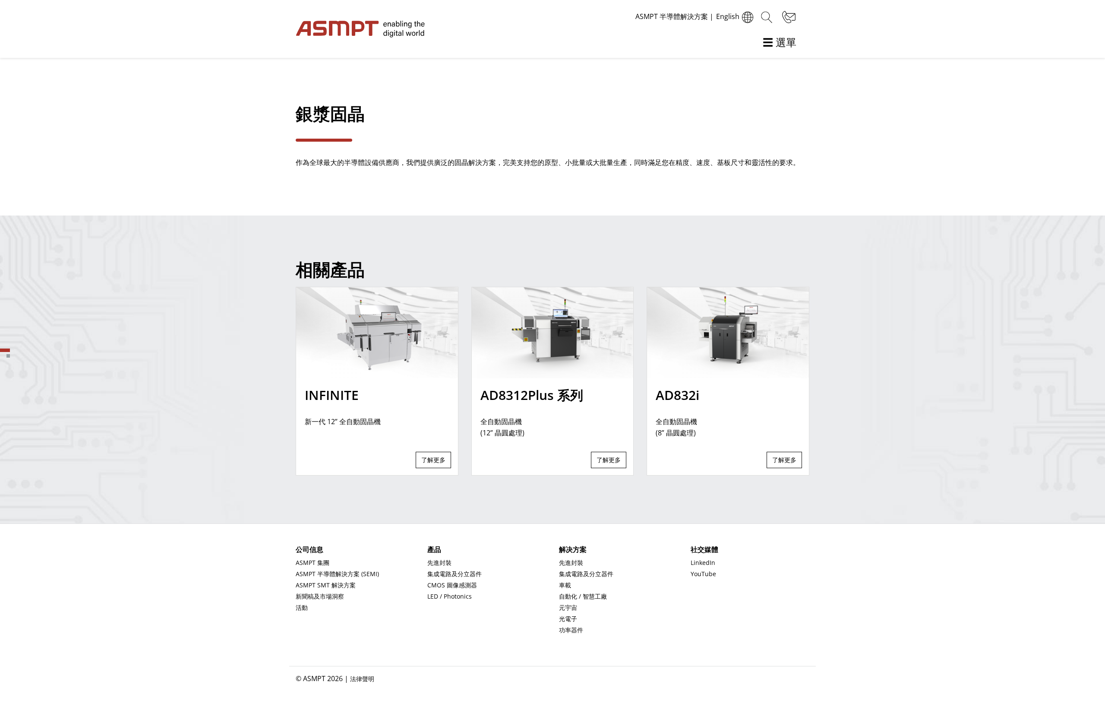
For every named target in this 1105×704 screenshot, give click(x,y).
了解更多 (433, 460)
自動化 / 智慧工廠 (583, 596)
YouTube (703, 574)
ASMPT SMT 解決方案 (326, 585)
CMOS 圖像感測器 (452, 585)
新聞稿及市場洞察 (320, 596)
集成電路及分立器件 (454, 574)
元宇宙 (568, 607)
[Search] (766, 17)
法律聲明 (362, 679)
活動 (302, 607)
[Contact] (787, 17)
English (727, 16)
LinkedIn (703, 562)
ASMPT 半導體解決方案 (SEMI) (337, 574)
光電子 (568, 619)
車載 (565, 585)
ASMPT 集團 (312, 562)
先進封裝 (439, 562)
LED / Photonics (449, 596)
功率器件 (571, 630)
